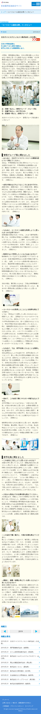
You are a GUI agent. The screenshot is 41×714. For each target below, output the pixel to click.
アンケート (5, 699)
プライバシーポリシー (17, 706)
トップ (3, 12)
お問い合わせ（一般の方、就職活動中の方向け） (17, 703)
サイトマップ (29, 706)
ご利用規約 (5, 706)
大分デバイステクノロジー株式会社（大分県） (19, 37)
